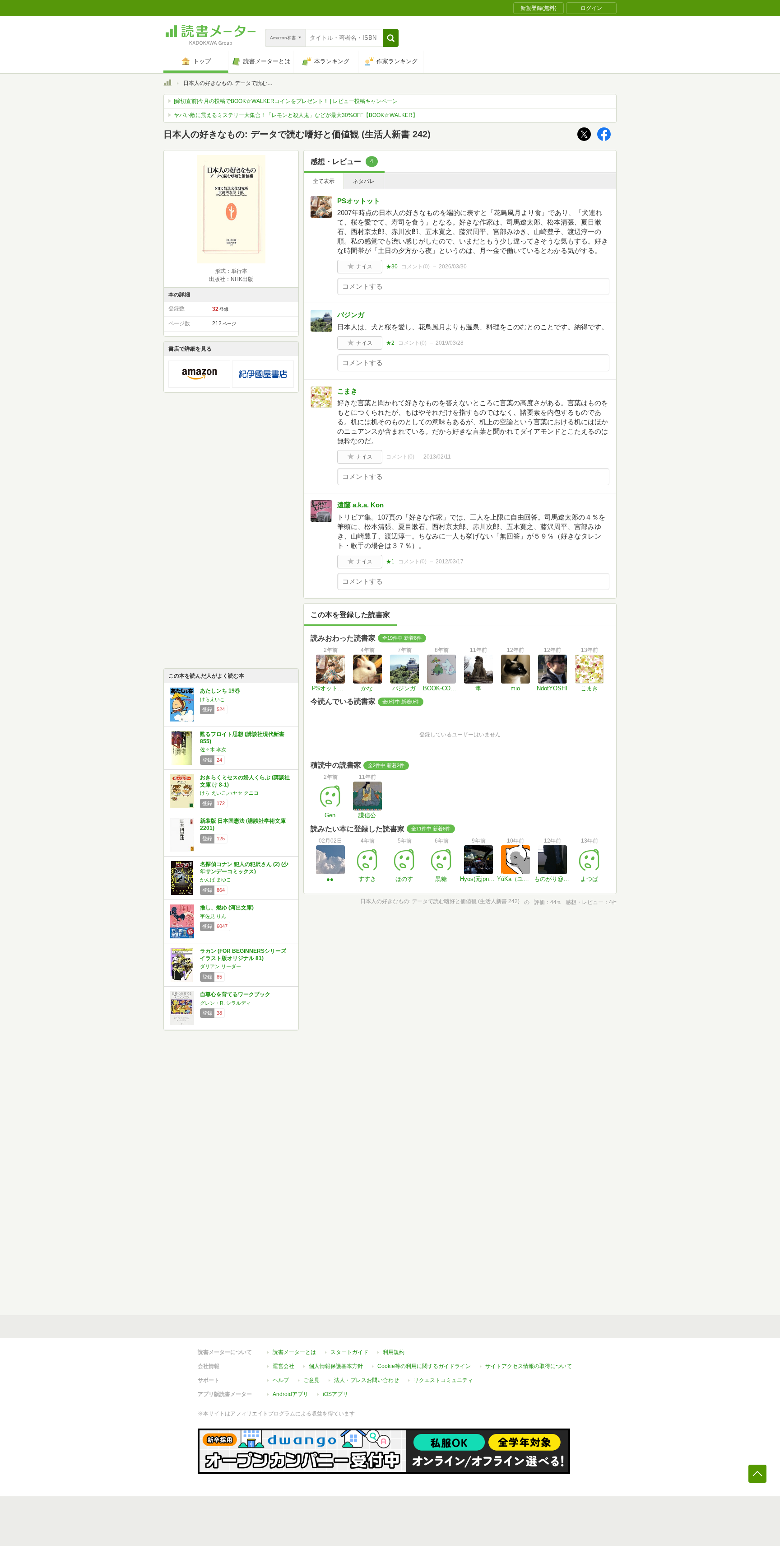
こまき (347, 391)
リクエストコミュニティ (443, 1380)
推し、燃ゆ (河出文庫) (227, 907)
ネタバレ (364, 181)
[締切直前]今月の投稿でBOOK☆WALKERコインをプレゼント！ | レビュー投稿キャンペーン (286, 101)
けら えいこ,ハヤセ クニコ (229, 793)
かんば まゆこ (215, 879)
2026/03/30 (453, 266)
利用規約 (393, 1352)
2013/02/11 (437, 456)
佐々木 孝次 (213, 749)
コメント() (415, 266)
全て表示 (323, 181)
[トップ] (167, 84)
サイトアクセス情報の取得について (528, 1366)
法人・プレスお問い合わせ (366, 1380)
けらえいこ (212, 699)
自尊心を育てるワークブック (235, 994)
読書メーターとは (294, 1352)
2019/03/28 (450, 343)
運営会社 (283, 1366)
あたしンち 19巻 (220, 691)
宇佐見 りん (213, 916)
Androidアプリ (290, 1394)
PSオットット (358, 201)
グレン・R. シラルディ (225, 1003)
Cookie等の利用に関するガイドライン (424, 1366)
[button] (391, 38)
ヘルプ (281, 1380)
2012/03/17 (450, 561)
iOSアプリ (335, 1394)
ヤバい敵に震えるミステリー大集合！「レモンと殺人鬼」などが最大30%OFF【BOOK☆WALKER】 (296, 115)
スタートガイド (349, 1352)
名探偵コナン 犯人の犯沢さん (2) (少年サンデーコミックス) (244, 868)
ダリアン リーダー (220, 966)
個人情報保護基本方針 (336, 1366)
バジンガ (350, 315)
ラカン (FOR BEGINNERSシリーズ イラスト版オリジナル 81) (243, 954)
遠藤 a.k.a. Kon (360, 505)
